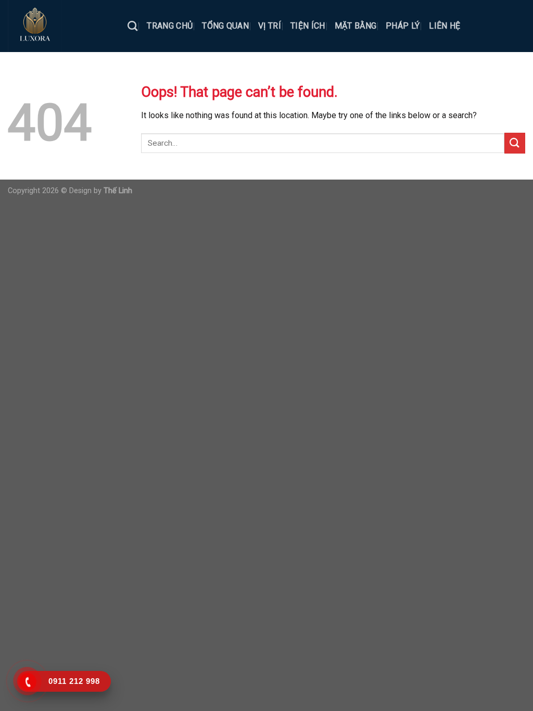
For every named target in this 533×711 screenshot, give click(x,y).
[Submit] (514, 143)
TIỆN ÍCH (307, 26)
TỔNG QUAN (225, 26)
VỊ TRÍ (269, 26)
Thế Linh (118, 190)
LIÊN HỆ (444, 26)
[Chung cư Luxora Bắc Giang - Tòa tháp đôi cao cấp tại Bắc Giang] (60, 26)
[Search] (132, 26)
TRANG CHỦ (170, 26)
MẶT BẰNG (356, 26)
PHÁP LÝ (403, 26)
